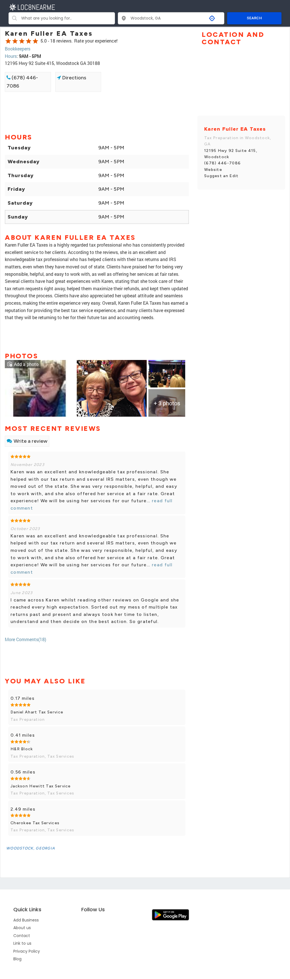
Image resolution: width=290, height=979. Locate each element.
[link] (40, 388)
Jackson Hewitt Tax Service (40, 786)
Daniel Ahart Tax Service (36, 712)
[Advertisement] (97, 112)
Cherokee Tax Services (34, 823)
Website (213, 169)
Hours (11, 56)
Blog (17, 959)
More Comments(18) (25, 639)
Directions (73, 78)
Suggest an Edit (221, 175)
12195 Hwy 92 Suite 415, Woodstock (230, 153)
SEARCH (254, 18)
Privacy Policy (26, 951)
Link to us (22, 943)
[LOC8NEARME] (31, 7)
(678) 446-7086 (22, 82)
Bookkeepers (17, 49)
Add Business (26, 920)
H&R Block (21, 749)
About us (22, 928)
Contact (21, 935)
